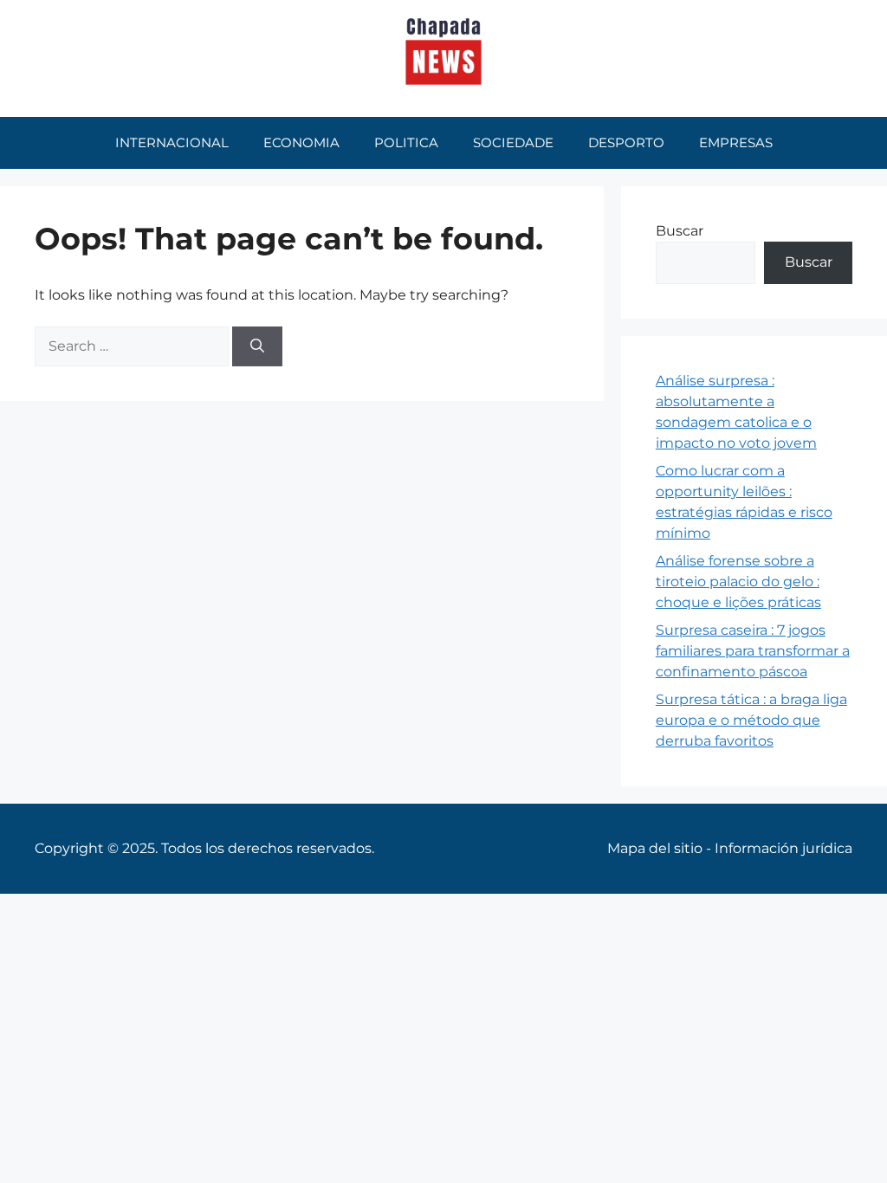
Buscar (679, 231)
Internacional (172, 142)
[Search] (257, 346)
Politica (406, 142)
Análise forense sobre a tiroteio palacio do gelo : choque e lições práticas (738, 582)
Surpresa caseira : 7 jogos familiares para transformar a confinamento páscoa (753, 651)
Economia (301, 142)
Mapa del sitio (654, 848)
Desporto (626, 142)
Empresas (736, 142)
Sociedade (513, 142)
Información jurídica (783, 848)
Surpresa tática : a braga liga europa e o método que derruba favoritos (751, 720)
